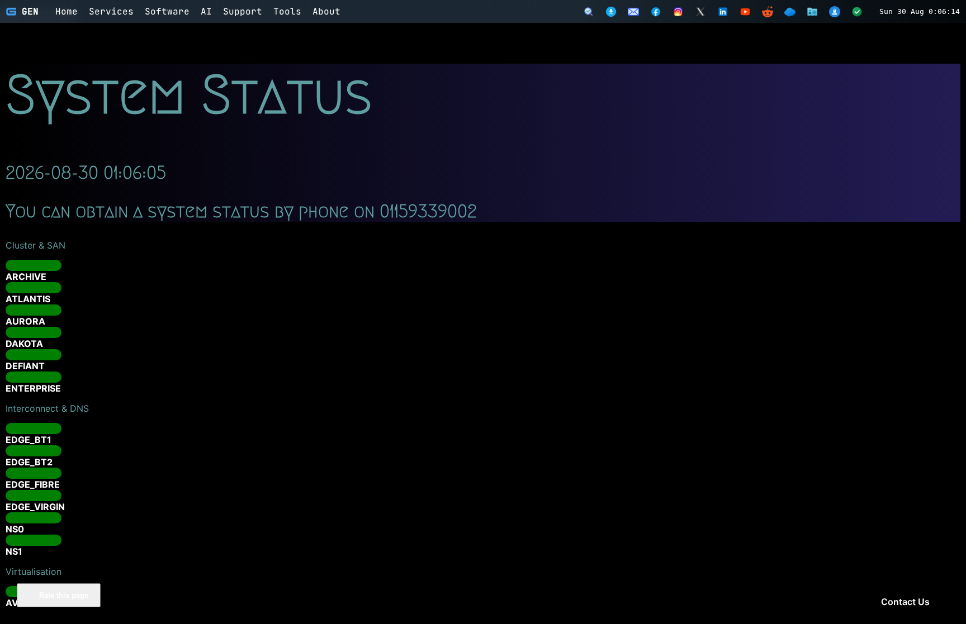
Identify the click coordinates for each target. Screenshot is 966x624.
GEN (30, 11)
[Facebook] (655, 11)
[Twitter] (700, 11)
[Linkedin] (722, 11)
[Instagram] (678, 11)
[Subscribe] (633, 11)
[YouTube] (745, 11)
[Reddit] (767, 11)
